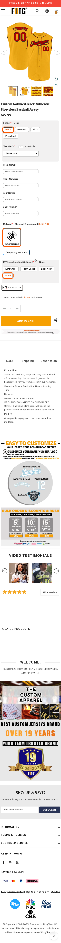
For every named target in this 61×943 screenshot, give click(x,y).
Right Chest (29, 269)
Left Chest (10, 269)
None (8, 275)
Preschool (10, 136)
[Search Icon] (37, 11)
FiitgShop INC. (48, 932)
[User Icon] (47, 11)
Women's (22, 129)
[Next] (57, 52)
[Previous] (4, 52)
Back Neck (46, 269)
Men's (8, 129)
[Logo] (19, 11)
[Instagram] (12, 863)
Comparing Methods (16, 252)
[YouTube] (19, 863)
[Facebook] (6, 863)
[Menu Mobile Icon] (3, 11)
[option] (30, 51)
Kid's (35, 129)
